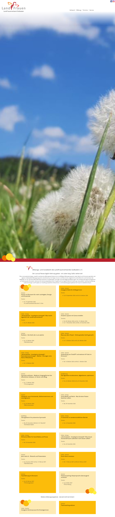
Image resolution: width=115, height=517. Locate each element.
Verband (72, 10)
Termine (85, 10)
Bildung (78, 10)
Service (92, 10)
